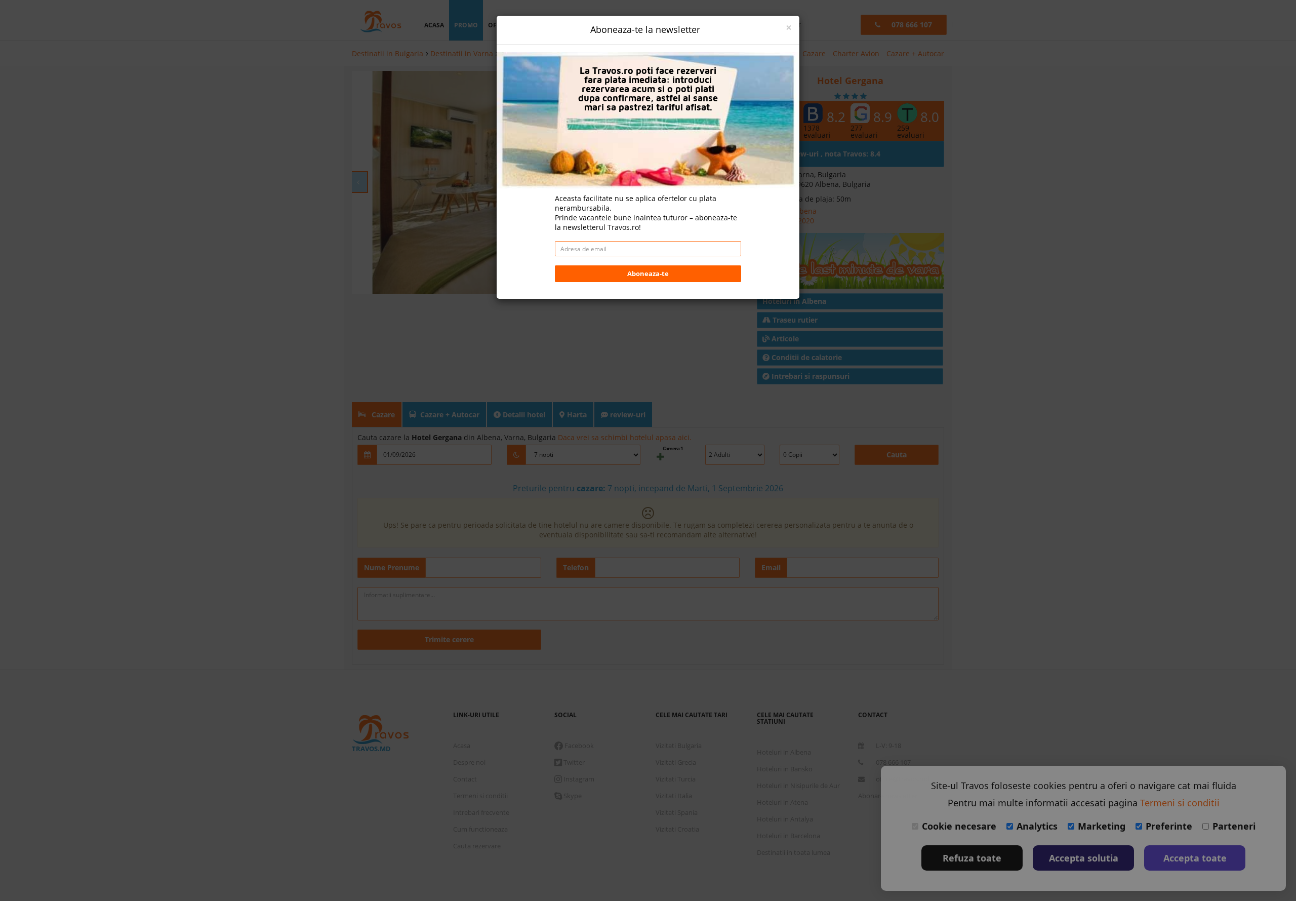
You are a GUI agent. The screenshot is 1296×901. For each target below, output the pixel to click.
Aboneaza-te (648, 273)
